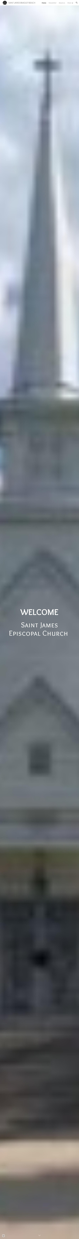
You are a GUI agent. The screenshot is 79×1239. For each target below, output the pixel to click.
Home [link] (44, 3)
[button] (76, 2)
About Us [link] (62, 3)
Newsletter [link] (52, 3)
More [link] (69, 3)
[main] (39, 622)
